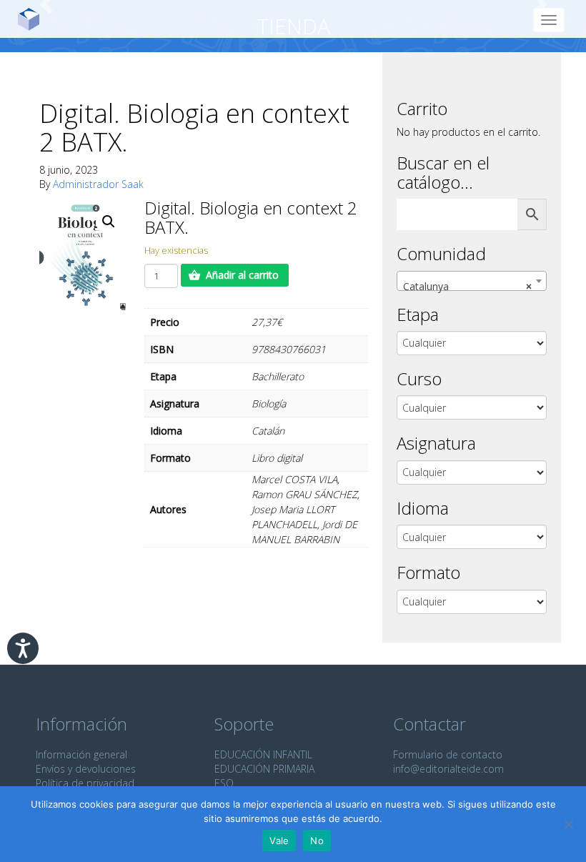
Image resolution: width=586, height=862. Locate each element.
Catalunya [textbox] (467, 286)
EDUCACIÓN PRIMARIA (264, 769)
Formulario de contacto (447, 754)
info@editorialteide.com (448, 769)
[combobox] (472, 281)
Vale (279, 840)
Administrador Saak (98, 184)
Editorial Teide (34, 19)
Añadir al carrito (242, 275)
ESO (224, 783)
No (317, 840)
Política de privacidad (85, 783)
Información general (81, 754)
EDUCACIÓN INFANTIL (263, 754)
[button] (108, 221)
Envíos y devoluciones (86, 769)
